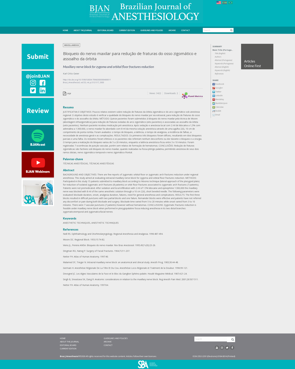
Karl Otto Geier (71, 73)
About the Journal (83, 30)
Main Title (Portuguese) (223, 50)
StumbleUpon (221, 103)
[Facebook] (232, 347)
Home (65, 30)
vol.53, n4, (85, 82)
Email (217, 114)
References (219, 73)
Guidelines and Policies (151, 30)
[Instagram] (222, 347)
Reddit (218, 111)
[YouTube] (217, 347)
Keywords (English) (222, 70)
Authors (218, 56)
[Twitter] (227, 347)
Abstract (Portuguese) (223, 60)
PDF (69, 93)
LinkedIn (219, 95)
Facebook (219, 84)
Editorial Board (106, 30)
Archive (172, 30)
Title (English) (220, 53)
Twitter (218, 91)
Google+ (219, 88)
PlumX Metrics (195, 95)
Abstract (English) (222, 67)
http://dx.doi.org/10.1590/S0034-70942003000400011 (87, 79)
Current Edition (127, 30)
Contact (185, 30)
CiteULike (219, 107)
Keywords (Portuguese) (224, 63)
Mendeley (219, 99)
